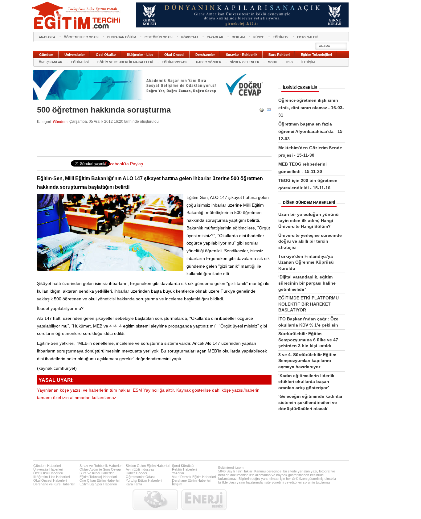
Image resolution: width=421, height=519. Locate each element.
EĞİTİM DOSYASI (174, 62)
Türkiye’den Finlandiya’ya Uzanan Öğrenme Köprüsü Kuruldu (306, 262)
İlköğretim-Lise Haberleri (51, 477)
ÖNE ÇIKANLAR (50, 62)
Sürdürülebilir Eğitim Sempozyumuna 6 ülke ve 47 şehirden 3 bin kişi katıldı (308, 339)
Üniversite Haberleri (48, 469)
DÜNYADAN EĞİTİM (121, 37)
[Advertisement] (149, 140)
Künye (258, 37)
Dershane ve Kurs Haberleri (54, 484)
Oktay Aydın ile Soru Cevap (100, 469)
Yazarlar (178, 473)
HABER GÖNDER (208, 62)
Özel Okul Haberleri (48, 473)
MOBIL (273, 62)
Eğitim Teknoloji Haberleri (98, 477)
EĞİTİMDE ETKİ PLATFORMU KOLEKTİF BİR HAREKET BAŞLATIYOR (308, 303)
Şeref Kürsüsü (183, 466)
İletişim (177, 484)
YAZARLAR (215, 37)
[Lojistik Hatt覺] (155, 499)
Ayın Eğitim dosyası (140, 469)
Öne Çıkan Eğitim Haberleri (100, 480)
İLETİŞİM (308, 62)
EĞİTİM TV (280, 37)
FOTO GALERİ (307, 37)
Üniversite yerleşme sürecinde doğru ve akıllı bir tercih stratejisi (310, 241)
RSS (289, 62)
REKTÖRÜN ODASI (159, 37)
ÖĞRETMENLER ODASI (81, 37)
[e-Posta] (269, 111)
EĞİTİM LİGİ (80, 62)
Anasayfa (47, 37)
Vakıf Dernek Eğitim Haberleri (194, 477)
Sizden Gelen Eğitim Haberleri (148, 466)
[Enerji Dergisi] (204, 499)
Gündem (60, 122)
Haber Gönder (136, 473)
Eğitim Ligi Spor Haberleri (98, 484)
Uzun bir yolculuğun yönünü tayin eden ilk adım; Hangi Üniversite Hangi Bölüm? (308, 220)
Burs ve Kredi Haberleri (97, 473)
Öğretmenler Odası (140, 477)
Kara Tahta (134, 484)
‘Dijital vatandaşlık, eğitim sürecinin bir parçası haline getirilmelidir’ (307, 282)
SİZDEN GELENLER (244, 62)
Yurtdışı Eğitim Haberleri (143, 480)
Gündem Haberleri (47, 466)
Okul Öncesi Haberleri (50, 480)
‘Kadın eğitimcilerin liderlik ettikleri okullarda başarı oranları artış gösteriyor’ (306, 381)
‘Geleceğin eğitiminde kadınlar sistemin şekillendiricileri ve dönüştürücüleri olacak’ (310, 402)
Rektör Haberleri (184, 469)
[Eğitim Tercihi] (77, 15)
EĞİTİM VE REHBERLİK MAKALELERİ (125, 62)
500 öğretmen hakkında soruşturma (104, 109)
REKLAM (238, 37)
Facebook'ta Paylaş (124, 164)
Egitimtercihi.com (230, 467)
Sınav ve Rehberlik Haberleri (101, 466)
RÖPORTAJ (189, 37)
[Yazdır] (261, 111)
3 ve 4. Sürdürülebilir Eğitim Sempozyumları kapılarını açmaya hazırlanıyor (307, 360)
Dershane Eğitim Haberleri (191, 480)
